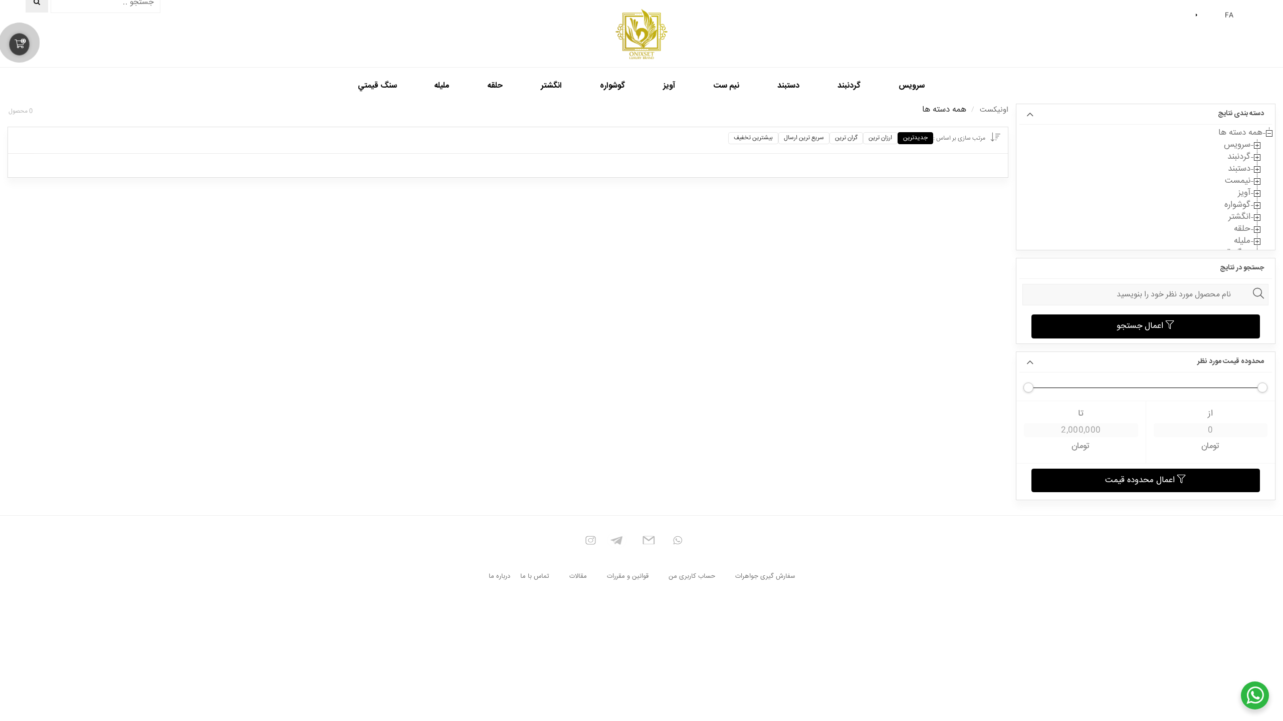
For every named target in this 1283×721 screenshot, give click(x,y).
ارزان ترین (880, 138)
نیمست (1237, 181)
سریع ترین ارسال (804, 138)
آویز (1244, 193)
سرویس (1237, 145)
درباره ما (499, 576)
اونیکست (994, 110)
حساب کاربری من (692, 576)
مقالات (578, 576)
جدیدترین (915, 138)
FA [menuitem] (1229, 16)
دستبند (1239, 169)
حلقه (1242, 229)
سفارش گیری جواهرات (765, 576)
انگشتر (1239, 217)
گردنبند (1238, 157)
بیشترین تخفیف (753, 138)
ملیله (1242, 241)
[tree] (1145, 193)
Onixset (641, 34)
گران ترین (846, 138)
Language (1198, 16)
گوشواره (1237, 205)
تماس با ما (534, 576)
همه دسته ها (1240, 133)
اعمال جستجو (1141, 326)
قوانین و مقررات (628, 576)
